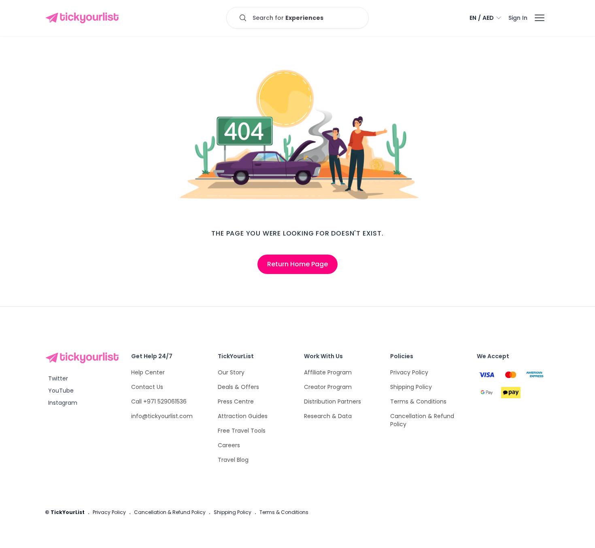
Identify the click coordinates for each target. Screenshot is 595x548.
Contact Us (147, 387)
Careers (229, 445)
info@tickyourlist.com (162, 416)
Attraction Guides (243, 416)
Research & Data (328, 416)
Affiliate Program (328, 372)
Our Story (231, 372)
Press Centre (236, 401)
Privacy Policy (409, 372)
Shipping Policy (411, 387)
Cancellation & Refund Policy (170, 512)
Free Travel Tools (242, 431)
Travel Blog (233, 460)
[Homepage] (84, 17)
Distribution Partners (332, 401)
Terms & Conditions (418, 401)
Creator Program (328, 387)
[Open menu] (539, 18)
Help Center (148, 372)
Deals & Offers (238, 387)
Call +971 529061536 (159, 401)
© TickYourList (65, 512)
